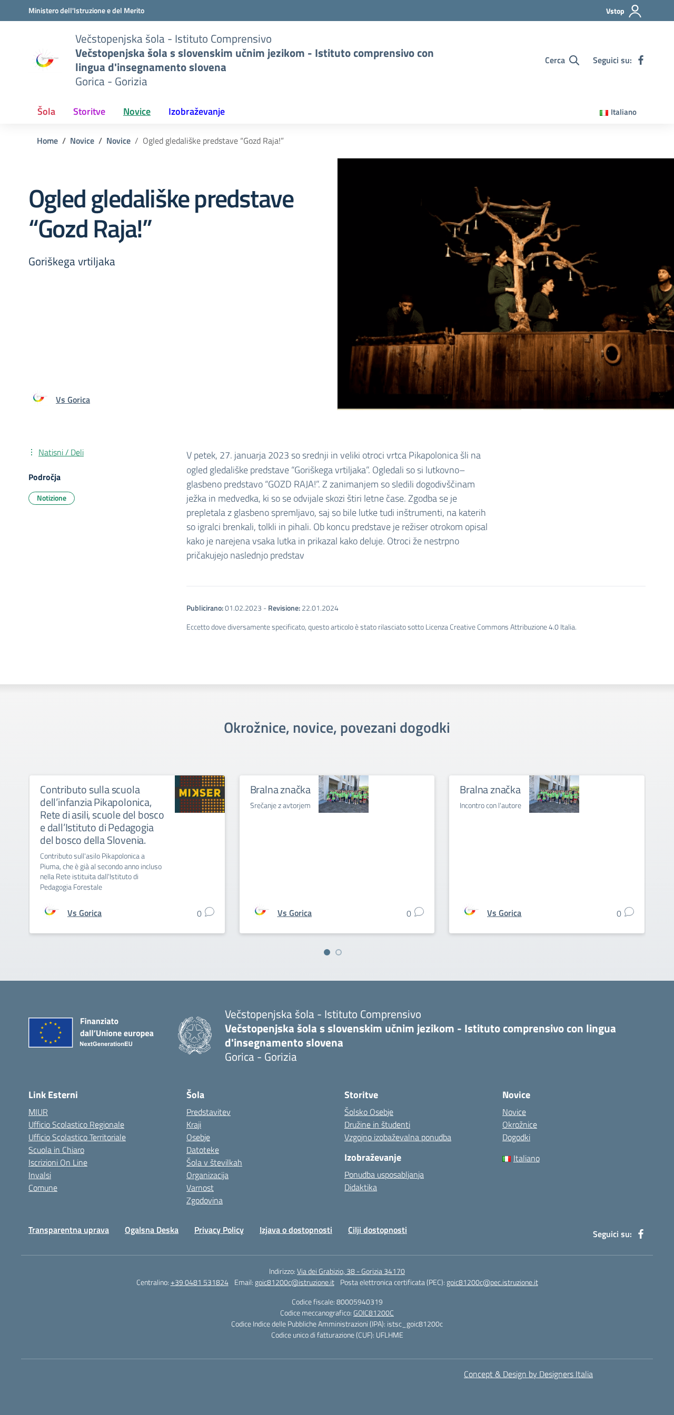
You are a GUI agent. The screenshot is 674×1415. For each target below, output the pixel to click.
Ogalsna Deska (152, 1229)
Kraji (193, 1124)
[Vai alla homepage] (45, 60)
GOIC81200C (373, 1312)
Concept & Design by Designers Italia (528, 1374)
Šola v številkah (214, 1162)
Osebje (198, 1137)
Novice (514, 1111)
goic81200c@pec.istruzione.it (492, 1282)
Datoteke (202, 1149)
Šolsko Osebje (368, 1111)
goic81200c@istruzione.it (294, 1282)
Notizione (51, 497)
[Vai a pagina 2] (338, 952)
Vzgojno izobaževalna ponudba (397, 1137)
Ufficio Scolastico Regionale (76, 1124)
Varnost (200, 1187)
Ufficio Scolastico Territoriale (77, 1137)
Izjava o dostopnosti (296, 1229)
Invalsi (39, 1175)
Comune (42, 1187)
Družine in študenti (377, 1124)
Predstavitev (208, 1111)
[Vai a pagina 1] (327, 952)
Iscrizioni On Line (57, 1162)
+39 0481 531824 (200, 1282)
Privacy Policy (219, 1229)
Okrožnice (519, 1124)
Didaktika (360, 1187)
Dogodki (516, 1137)
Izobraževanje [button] (196, 111)
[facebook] (641, 60)
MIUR (38, 1111)
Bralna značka (280, 789)
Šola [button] (46, 111)
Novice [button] (137, 111)
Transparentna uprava (68, 1229)
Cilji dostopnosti (377, 1229)
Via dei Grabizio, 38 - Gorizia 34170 (351, 1271)
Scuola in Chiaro (56, 1149)
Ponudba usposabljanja (384, 1174)
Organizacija (207, 1175)
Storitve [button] (89, 111)
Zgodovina (204, 1200)
